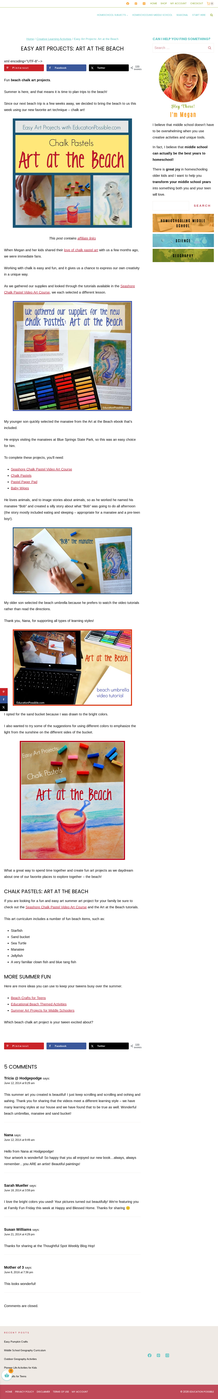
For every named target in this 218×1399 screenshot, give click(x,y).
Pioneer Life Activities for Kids (20, 1367)
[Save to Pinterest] (4, 692)
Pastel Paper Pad (24, 482)
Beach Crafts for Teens (28, 998)
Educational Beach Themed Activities (39, 1004)
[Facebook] (127, 3)
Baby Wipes (20, 488)
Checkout (196, 3)
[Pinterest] (136, 3)
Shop (164, 3)
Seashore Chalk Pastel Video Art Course (41, 469)
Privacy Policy (24, 1391)
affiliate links (86, 238)
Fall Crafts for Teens (15, 1376)
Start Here (199, 15)
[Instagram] (144, 3)
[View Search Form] (211, 15)
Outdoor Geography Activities (20, 1359)
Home (153, 3)
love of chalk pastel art (81, 250)
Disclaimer (43, 1391)
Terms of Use (61, 1391)
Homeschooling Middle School (152, 15)
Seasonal (182, 15)
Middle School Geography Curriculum (25, 1350)
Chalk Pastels (21, 475)
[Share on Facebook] (4, 699)
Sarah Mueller (16, 1185)
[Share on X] (4, 707)
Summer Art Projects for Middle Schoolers (42, 1010)
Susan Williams (17, 1229)
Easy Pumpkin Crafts (16, 1341)
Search (202, 205)
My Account (178, 3)
